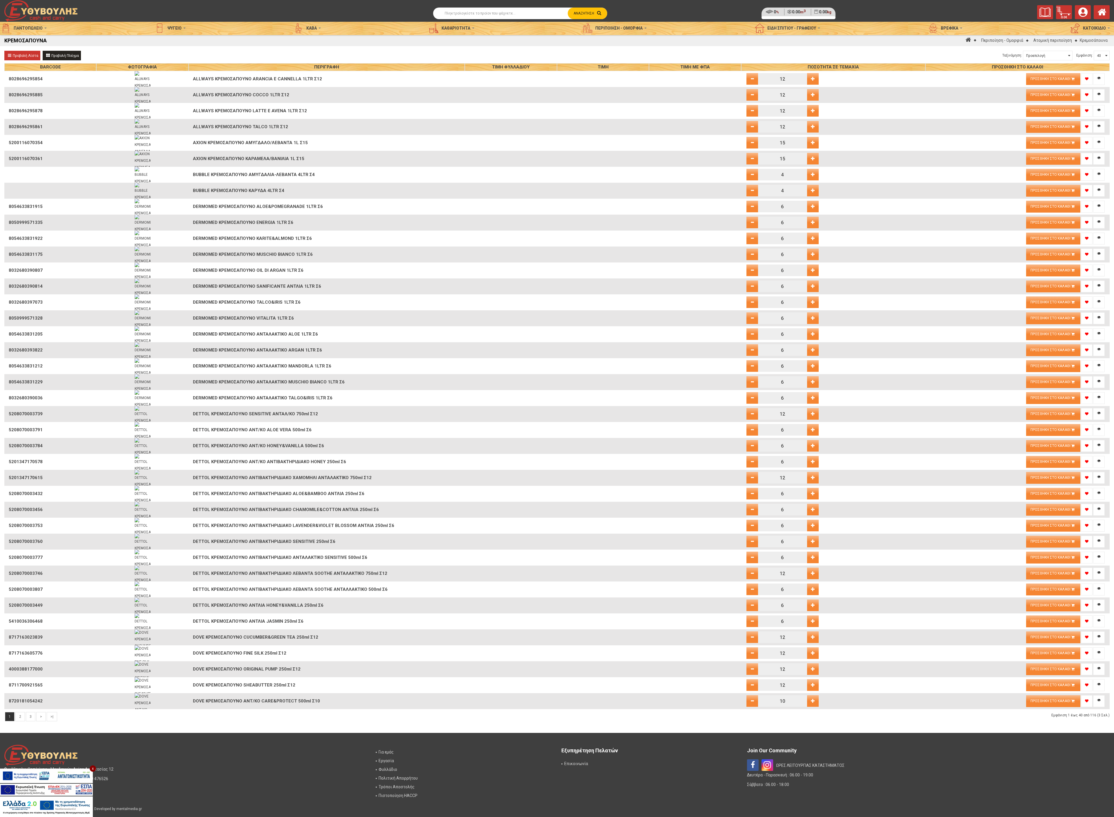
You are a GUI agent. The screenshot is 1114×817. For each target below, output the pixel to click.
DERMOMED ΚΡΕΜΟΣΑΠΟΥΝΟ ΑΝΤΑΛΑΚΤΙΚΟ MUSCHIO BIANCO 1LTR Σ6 (269, 382)
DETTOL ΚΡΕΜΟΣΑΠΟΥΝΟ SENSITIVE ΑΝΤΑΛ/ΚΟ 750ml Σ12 (255, 413)
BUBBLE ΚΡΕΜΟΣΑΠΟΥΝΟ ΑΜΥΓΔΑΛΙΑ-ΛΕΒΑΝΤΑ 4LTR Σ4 (254, 174)
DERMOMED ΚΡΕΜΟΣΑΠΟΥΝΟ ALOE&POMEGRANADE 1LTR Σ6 (258, 206)
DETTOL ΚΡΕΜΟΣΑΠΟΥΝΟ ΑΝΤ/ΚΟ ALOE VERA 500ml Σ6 (252, 429)
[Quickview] (1099, 79)
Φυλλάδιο (388, 769)
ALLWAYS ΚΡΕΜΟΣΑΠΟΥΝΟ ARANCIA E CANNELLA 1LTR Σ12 (257, 78)
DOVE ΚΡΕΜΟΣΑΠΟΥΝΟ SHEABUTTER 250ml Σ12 (244, 685)
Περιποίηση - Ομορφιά (1002, 40)
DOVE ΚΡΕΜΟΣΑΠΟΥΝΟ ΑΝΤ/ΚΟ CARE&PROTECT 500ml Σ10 (256, 701)
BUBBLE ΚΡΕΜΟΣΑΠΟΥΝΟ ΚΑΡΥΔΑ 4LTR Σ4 (238, 190)
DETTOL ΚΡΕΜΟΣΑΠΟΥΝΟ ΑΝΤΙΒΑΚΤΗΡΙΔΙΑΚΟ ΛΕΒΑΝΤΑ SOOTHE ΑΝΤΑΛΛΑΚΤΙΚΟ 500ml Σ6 (290, 589)
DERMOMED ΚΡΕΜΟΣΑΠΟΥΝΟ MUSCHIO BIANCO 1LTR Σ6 (253, 254)
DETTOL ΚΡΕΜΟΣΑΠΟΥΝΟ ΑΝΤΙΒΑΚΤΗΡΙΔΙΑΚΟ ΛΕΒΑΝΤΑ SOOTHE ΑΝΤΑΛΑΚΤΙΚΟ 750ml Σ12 (290, 573)
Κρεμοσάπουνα (1094, 40)
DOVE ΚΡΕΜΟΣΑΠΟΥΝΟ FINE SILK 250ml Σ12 (239, 653)
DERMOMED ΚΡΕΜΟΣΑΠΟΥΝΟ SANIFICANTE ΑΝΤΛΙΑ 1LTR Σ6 (257, 286)
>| (51, 717)
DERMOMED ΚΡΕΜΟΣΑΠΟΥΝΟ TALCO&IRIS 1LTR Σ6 (247, 302)
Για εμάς (386, 752)
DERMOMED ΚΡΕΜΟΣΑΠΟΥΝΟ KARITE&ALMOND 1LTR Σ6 (252, 238)
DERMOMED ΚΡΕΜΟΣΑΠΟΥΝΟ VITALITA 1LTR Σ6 (243, 318)
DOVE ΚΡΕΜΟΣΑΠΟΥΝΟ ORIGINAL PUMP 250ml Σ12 (247, 669)
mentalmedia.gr (129, 809)
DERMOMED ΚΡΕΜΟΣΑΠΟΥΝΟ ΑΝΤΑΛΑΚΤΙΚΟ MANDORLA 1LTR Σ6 (262, 366)
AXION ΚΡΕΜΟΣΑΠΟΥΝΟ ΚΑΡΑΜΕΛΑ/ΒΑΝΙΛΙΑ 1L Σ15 (248, 158)
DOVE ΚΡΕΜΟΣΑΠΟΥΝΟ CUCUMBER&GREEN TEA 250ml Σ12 (255, 637)
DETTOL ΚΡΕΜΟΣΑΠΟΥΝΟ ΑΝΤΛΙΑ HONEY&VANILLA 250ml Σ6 (258, 605)
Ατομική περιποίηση (1052, 40)
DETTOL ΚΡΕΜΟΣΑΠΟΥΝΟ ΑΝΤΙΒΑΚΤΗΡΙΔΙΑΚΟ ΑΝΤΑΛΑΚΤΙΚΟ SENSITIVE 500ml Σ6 (280, 557)
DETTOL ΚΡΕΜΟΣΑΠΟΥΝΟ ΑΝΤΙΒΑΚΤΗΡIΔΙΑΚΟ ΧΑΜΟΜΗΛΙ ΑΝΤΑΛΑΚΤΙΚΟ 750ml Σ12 (282, 477)
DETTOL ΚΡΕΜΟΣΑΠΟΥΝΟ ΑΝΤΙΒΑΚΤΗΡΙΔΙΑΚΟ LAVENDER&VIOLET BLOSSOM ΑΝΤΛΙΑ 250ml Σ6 (293, 525)
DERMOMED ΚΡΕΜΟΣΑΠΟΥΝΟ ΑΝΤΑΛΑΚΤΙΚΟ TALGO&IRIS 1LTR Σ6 (262, 398)
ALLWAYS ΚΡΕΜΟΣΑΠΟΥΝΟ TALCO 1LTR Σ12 (240, 126)
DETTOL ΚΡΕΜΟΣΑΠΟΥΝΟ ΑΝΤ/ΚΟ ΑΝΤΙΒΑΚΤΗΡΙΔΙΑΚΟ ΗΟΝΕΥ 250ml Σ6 (269, 461)
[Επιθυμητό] (1087, 79)
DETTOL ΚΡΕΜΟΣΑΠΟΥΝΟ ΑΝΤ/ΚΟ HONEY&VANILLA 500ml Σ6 (258, 445)
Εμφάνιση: (1084, 55)
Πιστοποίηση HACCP (398, 795)
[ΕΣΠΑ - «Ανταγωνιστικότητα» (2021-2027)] (46, 776)
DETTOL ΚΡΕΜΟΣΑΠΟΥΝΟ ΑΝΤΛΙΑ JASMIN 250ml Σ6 (248, 621)
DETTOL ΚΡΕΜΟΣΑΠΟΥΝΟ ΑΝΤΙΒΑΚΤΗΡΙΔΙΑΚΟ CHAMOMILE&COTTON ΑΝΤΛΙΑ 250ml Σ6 (286, 509)
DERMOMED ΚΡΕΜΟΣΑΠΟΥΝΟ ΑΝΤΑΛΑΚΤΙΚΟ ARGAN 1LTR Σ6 (257, 350)
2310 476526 (96, 778)
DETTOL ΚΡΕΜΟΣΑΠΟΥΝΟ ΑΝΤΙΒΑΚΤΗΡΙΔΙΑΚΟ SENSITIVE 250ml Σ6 (264, 541)
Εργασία (386, 760)
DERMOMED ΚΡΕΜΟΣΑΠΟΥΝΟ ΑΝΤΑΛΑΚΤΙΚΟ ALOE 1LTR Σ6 (255, 334)
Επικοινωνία (576, 763)
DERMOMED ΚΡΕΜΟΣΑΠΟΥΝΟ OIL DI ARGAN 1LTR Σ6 (248, 270)
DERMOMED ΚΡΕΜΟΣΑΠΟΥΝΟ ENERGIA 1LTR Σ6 (243, 222)
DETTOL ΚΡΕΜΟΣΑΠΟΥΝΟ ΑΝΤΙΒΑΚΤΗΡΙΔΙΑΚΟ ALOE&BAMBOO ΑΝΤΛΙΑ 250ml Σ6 (278, 493)
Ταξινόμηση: (1012, 55)
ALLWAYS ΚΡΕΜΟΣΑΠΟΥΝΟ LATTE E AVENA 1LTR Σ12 (250, 110)
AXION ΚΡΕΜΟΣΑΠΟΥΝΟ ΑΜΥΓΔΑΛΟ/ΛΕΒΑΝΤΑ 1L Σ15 (250, 142)
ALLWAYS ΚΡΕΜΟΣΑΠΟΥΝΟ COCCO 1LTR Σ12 (241, 94)
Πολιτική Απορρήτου (398, 778)
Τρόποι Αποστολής (397, 787)
